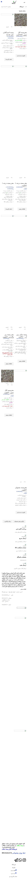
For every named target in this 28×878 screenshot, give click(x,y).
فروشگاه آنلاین (13, 849)
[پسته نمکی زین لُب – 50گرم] (20, 270)
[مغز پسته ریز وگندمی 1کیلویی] (7, 270)
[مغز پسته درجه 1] (7, 121)
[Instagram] (24, 860)
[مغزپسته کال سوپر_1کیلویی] (7, 375)
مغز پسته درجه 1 (8, 183)
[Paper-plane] (16, 860)
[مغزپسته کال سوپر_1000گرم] (20, 19)
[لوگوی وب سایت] (14, 2)
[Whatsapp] (20, 860)
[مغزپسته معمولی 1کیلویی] (20, 425)
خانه (26, 6)
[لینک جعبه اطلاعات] (14, 529)
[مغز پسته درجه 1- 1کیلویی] (20, 121)
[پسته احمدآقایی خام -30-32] (7, 19)
